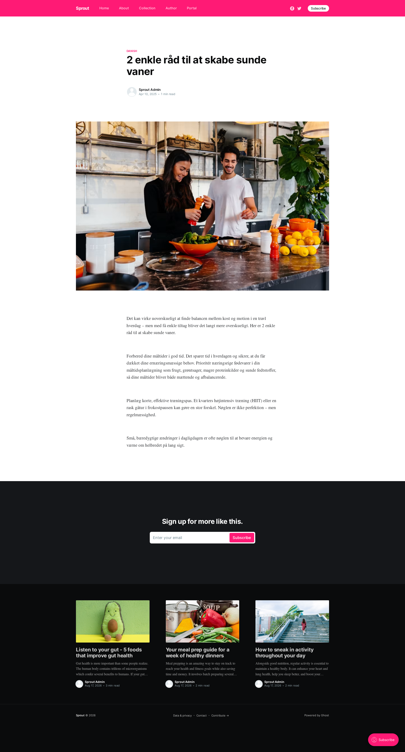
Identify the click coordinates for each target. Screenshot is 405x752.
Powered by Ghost (316, 715)
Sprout (82, 8)
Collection (147, 8)
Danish (132, 51)
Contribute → (220, 715)
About (124, 8)
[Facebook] (292, 8)
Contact (201, 715)
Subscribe (318, 8)
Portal (192, 8)
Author (171, 8)
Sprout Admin (150, 89)
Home (104, 8)
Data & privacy (182, 715)
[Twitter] (299, 8)
